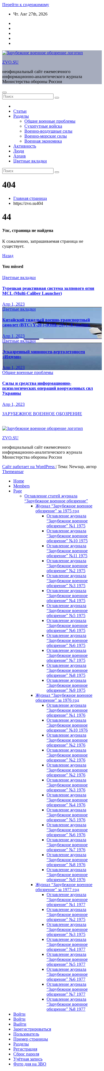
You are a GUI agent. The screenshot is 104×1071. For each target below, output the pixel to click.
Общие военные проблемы (49, 121)
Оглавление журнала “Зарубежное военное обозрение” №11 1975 (67, 550)
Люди (18, 151)
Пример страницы (30, 1039)
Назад (7, 255)
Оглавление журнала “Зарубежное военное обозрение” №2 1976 (67, 740)
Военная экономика (43, 141)
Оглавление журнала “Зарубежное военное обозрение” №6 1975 (67, 625)
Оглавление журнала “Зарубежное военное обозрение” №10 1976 (67, 725)
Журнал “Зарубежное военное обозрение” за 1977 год (63, 887)
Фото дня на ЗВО (29, 1064)
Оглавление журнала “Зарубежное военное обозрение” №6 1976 (67, 829)
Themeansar (13, 471)
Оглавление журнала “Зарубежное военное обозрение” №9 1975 (67, 685)
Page (17, 491)
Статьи (20, 111)
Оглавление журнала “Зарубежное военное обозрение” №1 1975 (67, 520)
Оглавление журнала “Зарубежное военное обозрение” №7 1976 (67, 844)
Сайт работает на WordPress (29, 466)
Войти (19, 1014)
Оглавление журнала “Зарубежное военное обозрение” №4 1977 (67, 944)
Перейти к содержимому (25, 4)
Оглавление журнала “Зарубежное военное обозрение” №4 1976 (67, 800)
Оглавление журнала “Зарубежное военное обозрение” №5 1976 (67, 814)
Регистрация (25, 1049)
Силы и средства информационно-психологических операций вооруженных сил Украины (47, 388)
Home (18, 481)
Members (21, 486)
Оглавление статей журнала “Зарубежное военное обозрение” (56, 498)
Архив (19, 156)
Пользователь (26, 1034)
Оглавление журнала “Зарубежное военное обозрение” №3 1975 (67, 580)
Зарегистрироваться (32, 1029)
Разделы (21, 116)
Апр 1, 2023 (13, 304)
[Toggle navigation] (4, 92)
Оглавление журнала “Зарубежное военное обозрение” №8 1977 (67, 1004)
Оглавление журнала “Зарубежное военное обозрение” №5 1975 (67, 610)
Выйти (19, 1024)
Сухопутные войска (43, 126)
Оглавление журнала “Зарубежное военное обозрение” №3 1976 (67, 785)
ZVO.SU (10, 62)
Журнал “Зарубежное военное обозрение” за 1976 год (63, 698)
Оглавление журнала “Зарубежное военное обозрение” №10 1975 (67, 535)
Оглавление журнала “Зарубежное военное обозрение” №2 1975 (67, 565)
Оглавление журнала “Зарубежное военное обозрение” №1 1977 (67, 899)
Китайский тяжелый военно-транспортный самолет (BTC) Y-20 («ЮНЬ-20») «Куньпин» (46, 322)
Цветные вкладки (30, 161)
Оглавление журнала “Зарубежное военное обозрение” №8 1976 (67, 859)
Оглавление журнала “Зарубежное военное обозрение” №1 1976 (67, 710)
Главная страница (30, 198)
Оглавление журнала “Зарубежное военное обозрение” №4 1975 (67, 595)
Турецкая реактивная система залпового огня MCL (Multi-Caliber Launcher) (48, 291)
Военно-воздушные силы (48, 131)
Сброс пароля (26, 1054)
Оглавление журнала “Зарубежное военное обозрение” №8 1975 (67, 670)
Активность (24, 146)
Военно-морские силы (45, 136)
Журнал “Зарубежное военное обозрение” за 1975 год (63, 508)
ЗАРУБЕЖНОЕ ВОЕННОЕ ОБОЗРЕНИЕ (42, 413)
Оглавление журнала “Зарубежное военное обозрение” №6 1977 (67, 974)
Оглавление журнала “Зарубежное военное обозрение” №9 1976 (67, 874)
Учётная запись (27, 1059)
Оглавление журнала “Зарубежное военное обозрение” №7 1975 (67, 655)
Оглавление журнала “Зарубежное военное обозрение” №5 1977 (67, 959)
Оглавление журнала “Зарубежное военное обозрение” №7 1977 (67, 989)
